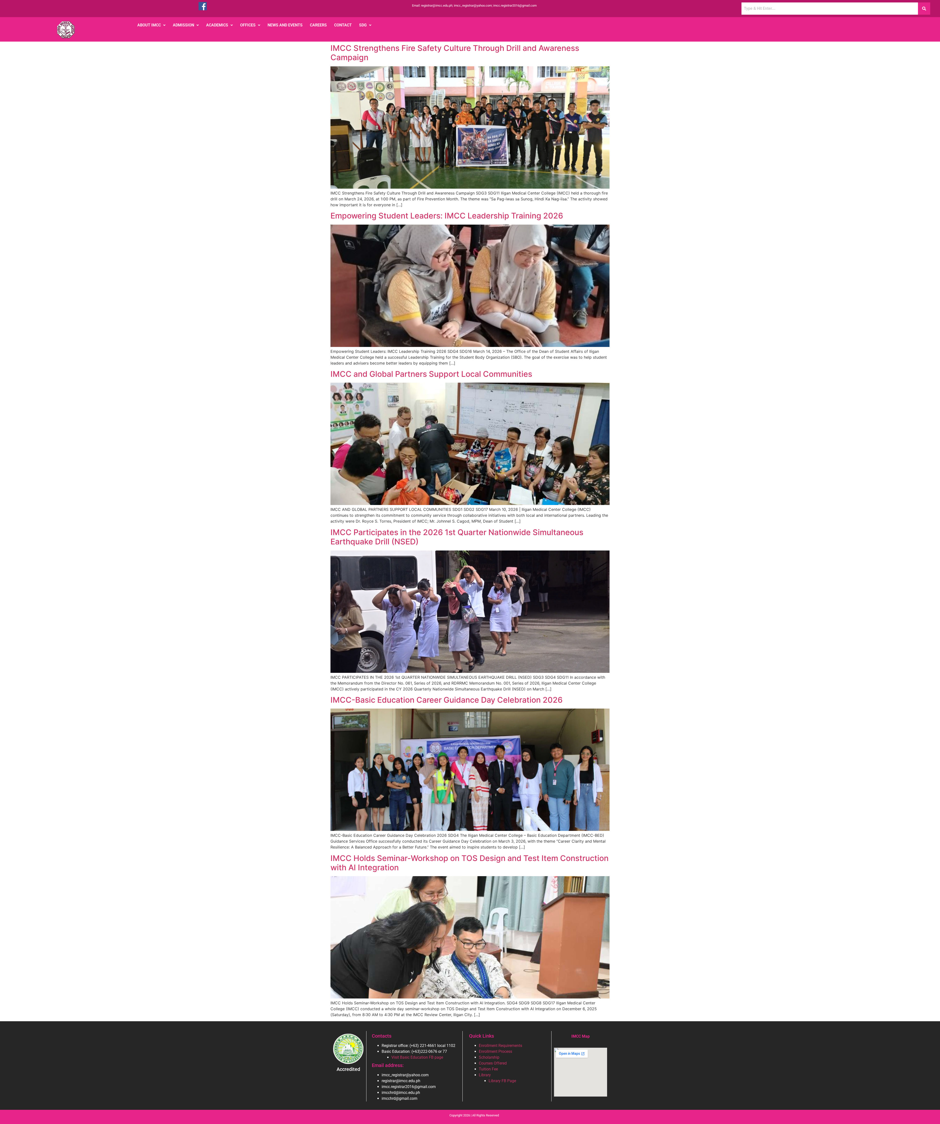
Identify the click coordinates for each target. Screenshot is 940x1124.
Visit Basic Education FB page (417, 1057)
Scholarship (489, 1057)
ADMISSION (183, 25)
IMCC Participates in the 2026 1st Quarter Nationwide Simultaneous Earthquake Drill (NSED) (456, 537)
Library (485, 1075)
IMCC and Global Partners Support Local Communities (431, 374)
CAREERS (318, 25)
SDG (363, 25)
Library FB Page (502, 1080)
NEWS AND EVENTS (285, 25)
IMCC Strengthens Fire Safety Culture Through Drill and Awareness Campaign (454, 52)
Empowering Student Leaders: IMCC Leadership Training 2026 (446, 215)
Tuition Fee (488, 1069)
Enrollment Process (495, 1051)
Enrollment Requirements (500, 1045)
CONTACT (343, 25)
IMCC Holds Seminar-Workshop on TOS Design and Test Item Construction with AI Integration (469, 862)
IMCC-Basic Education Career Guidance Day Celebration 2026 (446, 700)
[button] (151, 25)
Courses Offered (493, 1063)
